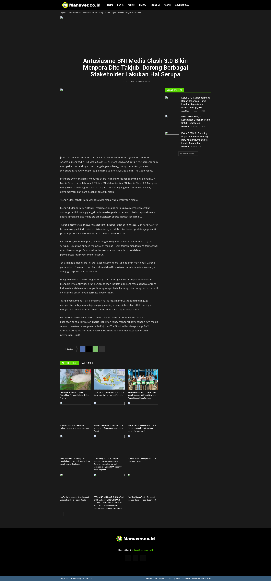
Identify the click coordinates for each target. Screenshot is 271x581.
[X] (89, 349)
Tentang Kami (160, 578)
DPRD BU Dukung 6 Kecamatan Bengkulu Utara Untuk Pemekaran (195, 119)
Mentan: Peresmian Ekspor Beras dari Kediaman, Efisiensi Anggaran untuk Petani (109, 428)
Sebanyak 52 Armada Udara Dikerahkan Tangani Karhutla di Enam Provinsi (75, 395)
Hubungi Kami (174, 578)
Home (110, 5)
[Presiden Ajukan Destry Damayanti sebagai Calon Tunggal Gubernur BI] (143, 484)
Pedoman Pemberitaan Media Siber (197, 578)
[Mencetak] (102, 349)
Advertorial (182, 5)
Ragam (167, 5)
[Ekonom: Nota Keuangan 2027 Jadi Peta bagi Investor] (143, 445)
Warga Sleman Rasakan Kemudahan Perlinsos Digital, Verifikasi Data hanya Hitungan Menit (142, 428)
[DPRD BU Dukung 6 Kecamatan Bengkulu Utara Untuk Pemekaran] (172, 122)
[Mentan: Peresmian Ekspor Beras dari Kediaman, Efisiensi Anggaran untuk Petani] (109, 412)
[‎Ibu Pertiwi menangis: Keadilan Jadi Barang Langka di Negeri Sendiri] (75, 484)
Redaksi (149, 578)
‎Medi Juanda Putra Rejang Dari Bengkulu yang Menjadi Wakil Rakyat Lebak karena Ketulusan (75, 461)
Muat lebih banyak (187, 153)
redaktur (131, 81)
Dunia (120, 5)
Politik (131, 5)
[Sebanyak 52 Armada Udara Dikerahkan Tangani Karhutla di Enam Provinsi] (75, 379)
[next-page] (66, 514)
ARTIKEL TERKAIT (70, 363)
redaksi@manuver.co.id (142, 550)
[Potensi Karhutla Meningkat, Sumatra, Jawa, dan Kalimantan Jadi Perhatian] (109, 379)
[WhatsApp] (95, 349)
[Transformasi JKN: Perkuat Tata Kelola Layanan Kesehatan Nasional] (75, 412)
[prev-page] (62, 514)
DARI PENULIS (87, 363)
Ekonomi (155, 5)
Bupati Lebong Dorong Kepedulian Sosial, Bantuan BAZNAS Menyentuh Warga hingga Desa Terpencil (142, 395)
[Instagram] (135, 558)
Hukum (143, 5)
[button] (207, 5)
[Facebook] (82, 349)
